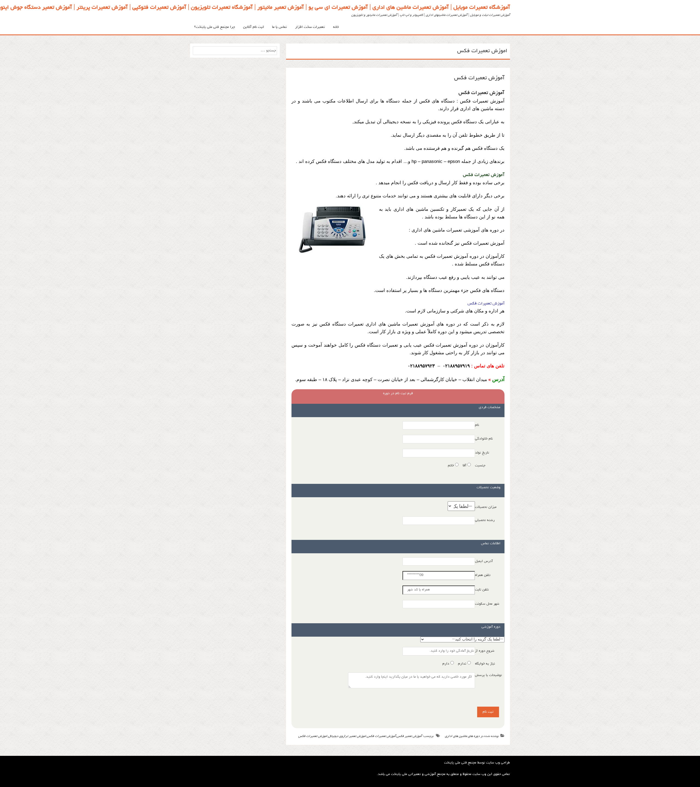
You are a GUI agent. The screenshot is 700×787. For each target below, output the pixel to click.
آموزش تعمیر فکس (409, 736)
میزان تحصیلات (486, 507)
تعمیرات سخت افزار (310, 27)
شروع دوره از (484, 651)
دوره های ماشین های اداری (462, 736)
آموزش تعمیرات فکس (479, 78)
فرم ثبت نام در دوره (398, 393)
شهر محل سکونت (487, 604)
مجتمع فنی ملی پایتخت (460, 763)
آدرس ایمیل (484, 561)
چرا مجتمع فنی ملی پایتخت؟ (214, 27)
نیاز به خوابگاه (485, 664)
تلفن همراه (483, 575)
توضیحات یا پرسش (488, 675)
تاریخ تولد (482, 453)
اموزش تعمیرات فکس (312, 736)
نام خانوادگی (484, 439)
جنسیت (480, 466)
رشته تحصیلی (485, 520)
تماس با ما (279, 27)
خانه (336, 27)
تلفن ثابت (482, 590)
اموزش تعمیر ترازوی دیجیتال (347, 736)
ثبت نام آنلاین (253, 27)
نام (477, 425)
